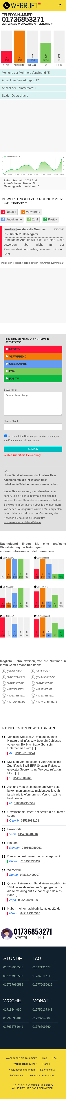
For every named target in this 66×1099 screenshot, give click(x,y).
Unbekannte (18, 363)
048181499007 (30, 874)
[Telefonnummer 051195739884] (15, 607)
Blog (44, 1057)
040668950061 (32, 847)
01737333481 (12, 1018)
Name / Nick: (11, 421)
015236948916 (28, 834)
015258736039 (30, 861)
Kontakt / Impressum (42, 1075)
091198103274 (25, 753)
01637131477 (41, 967)
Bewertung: (10, 389)
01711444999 (12, 1009)
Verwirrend (17, 356)
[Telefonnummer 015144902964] (49, 607)
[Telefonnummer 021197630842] (15, 578)
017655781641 (13, 1026)
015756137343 (42, 1009)
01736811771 (41, 976)
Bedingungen (31, 436)
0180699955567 (24, 803)
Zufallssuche (17, 1075)
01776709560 (41, 1026)
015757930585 (13, 967)
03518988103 (30, 820)
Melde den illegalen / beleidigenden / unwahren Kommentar (32, 262)
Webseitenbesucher (24, 1063)
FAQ (55, 1057)
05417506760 (22, 778)
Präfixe (46, 1063)
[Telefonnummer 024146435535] (49, 578)
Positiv (14, 378)
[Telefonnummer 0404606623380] (49, 636)
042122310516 (30, 913)
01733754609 (41, 1018)
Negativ (14, 349)
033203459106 (28, 900)
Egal (12, 371)
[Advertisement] (33, 126)
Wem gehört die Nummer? (21, 1057)
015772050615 (42, 984)
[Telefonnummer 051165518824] (15, 636)
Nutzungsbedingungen (22, 1069)
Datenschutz (47, 1069)
